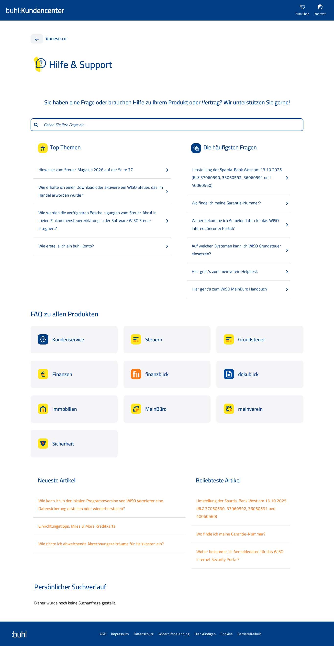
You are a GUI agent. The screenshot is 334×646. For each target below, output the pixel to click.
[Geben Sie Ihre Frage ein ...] (36, 124)
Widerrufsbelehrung (173, 633)
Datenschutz (144, 633)
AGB (103, 633)
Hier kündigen (205, 633)
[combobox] (172, 124)
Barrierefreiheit (249, 633)
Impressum (120, 633)
